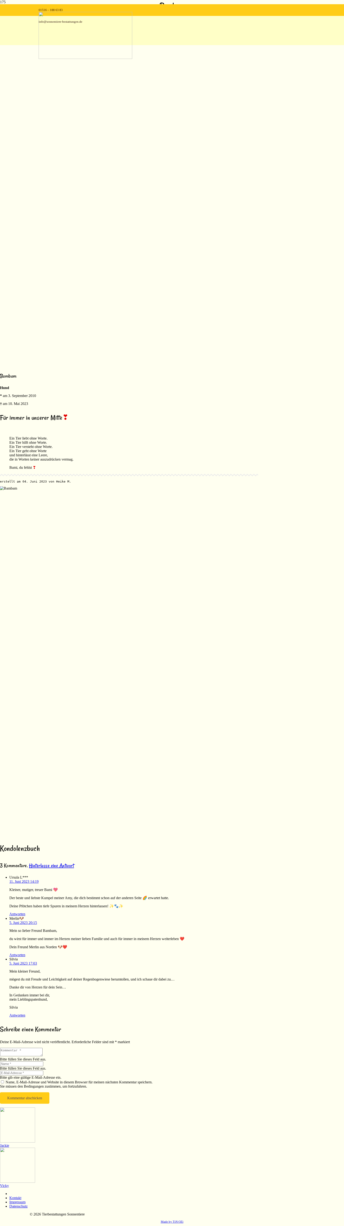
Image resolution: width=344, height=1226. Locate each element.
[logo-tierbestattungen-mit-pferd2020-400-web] (85, 58)
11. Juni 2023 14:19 (24, 881)
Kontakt (15, 1198)
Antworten (17, 914)
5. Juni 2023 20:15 (23, 923)
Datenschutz (18, 1206)
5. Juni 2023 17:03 (23, 963)
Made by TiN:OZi (172, 1221)
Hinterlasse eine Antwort (51, 865)
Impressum (17, 1202)
